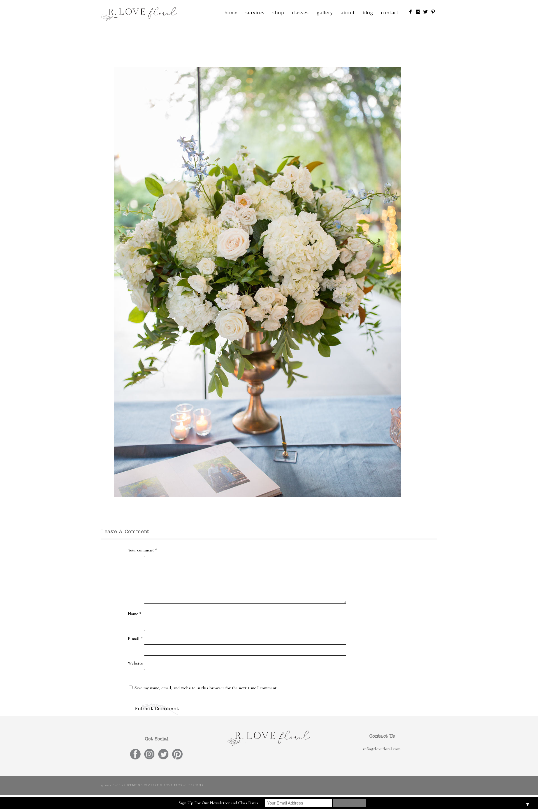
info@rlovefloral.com (381, 749)
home (231, 13)
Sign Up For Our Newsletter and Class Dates (218, 802)
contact (389, 13)
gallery (325, 13)
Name (134, 613)
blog (368, 13)
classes (300, 13)
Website (135, 663)
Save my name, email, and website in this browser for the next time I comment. (205, 688)
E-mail (135, 638)
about (348, 13)
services (255, 13)
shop (278, 13)
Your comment (142, 550)
